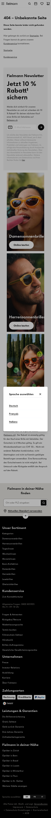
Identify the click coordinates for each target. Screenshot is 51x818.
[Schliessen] (40, 394)
